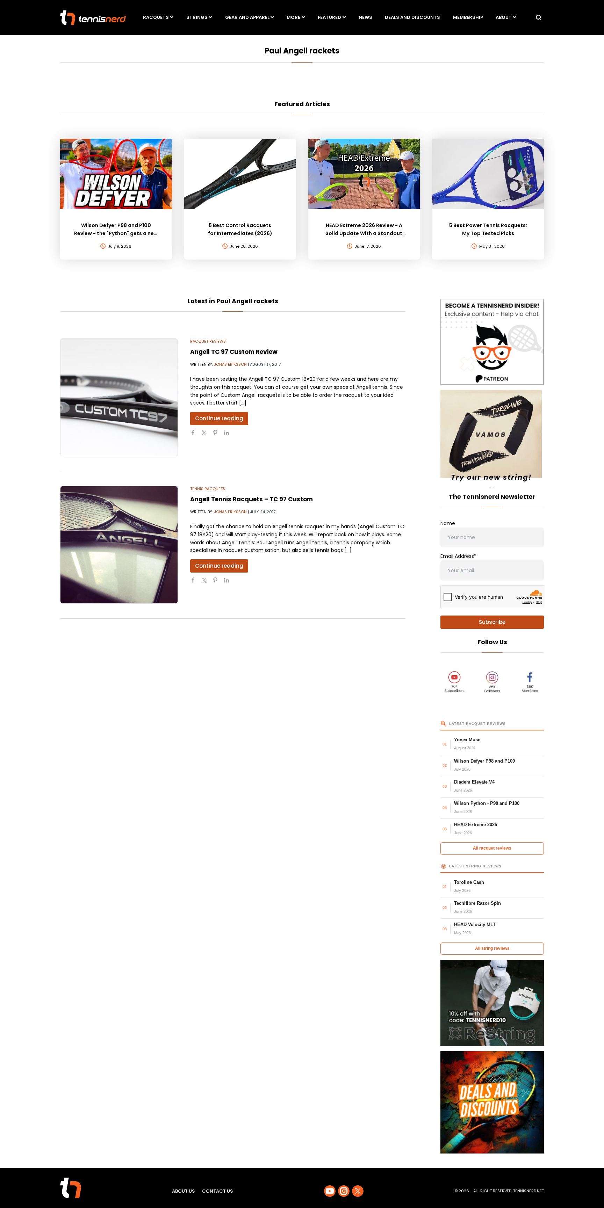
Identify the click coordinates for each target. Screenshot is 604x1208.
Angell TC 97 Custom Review (234, 352)
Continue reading (219, 418)
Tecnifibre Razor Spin (477, 903)
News (365, 17)
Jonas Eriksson (230, 364)
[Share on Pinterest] (218, 435)
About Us (183, 1191)
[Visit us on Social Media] (330, 1191)
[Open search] (538, 17)
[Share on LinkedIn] (229, 435)
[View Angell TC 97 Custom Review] (119, 397)
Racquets (156, 17)
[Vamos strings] (492, 437)
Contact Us (217, 1191)
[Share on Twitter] (207, 435)
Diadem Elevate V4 (474, 782)
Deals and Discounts (412, 17)
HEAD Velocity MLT (475, 924)
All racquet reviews (492, 848)
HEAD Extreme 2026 (475, 824)
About (504, 17)
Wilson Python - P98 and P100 (486, 803)
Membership (468, 17)
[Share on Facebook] (195, 435)
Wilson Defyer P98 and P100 (484, 761)
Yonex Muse (467, 739)
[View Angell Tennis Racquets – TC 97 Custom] (119, 544)
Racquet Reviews (208, 341)
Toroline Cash (469, 882)
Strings (197, 17)
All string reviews (492, 948)
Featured (329, 17)
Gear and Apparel (247, 17)
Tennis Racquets (207, 489)
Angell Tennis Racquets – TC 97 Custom (251, 499)
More (293, 17)
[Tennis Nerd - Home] (93, 17)
